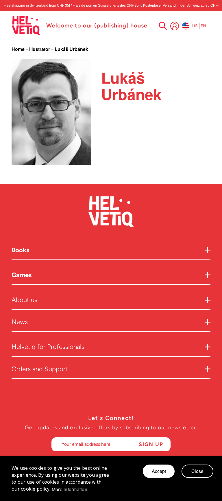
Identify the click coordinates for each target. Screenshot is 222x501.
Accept (159, 471)
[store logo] (26, 25)
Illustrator (40, 49)
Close (197, 471)
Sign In (174, 26)
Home (19, 49)
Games (22, 275)
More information (69, 489)
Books (20, 250)
